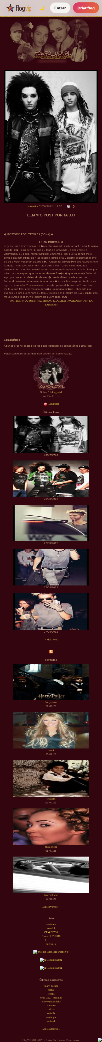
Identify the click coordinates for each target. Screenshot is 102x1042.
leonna (51, 993)
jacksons (51, 798)
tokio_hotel (56, 392)
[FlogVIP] (19, 7)
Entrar (60, 8)
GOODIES (59, 300)
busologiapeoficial (51, 1001)
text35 (51, 989)
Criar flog (86, 8)
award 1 (51, 928)
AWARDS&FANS (77, 300)
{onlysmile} (51, 944)
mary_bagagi (51, 985)
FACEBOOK (45, 300)
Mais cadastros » (51, 1028)
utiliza (51, 1009)
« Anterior (32, 206)
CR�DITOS (51, 932)
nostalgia (51, 1017)
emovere (51, 1005)
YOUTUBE (29, 300)
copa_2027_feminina (51, 997)
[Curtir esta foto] (68, 206)
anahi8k (51, 1013)
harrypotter (51, 702)
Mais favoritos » (51, 906)
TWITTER (15, 300)
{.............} (51, 940)
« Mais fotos (51, 639)
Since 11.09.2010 (51, 936)
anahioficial (51, 846)
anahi (51, 750)
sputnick (51, 1021)
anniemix (51, 924)
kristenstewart (51, 895)
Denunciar (53, 403)
